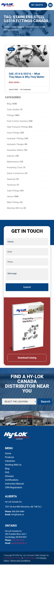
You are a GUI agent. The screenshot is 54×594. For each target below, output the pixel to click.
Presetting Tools (14, 167)
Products (9, 457)
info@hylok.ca (17, 514)
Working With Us (15, 208)
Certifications (11, 480)
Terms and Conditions (20, 560)
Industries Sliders (15, 150)
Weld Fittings (13, 202)
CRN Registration (13, 487)
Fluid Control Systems (17, 121)
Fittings (10, 115)
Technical (11, 185)
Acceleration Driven (12, 558)
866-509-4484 (18, 511)
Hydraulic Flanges (15, 144)
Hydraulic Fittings (15, 138)
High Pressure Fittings (17, 127)
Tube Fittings (13, 190)
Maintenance (13, 161)
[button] (50, 5)
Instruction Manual (14, 483)
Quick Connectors (15, 173)
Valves (10, 196)
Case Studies (13, 109)
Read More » (14, 82)
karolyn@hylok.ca (19, 543)
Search (45, 401)
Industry (11, 156)
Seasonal (11, 179)
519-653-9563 (18, 540)
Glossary (9, 476)
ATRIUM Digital (29, 558)
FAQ (7, 472)
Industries (10, 461)
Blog (9, 103)
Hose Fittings (13, 132)
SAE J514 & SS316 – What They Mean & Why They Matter (26, 75)
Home (6, 26)
